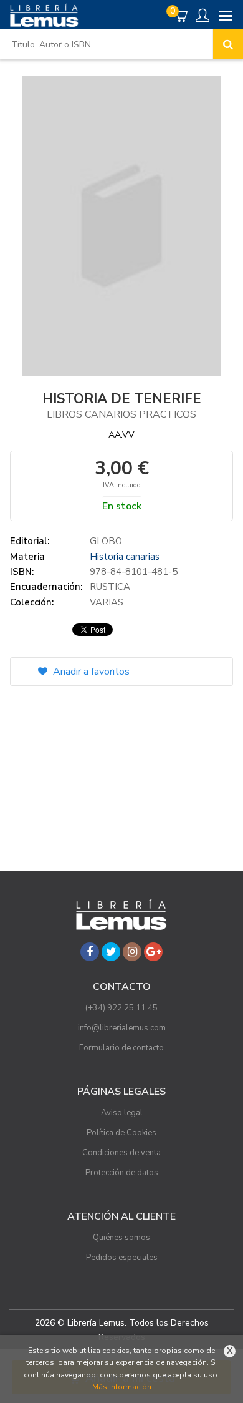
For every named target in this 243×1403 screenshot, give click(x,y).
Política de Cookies (121, 1132)
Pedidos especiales (122, 1257)
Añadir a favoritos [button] (90, 671)
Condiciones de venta (121, 1152)
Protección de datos (121, 1172)
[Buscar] (228, 44)
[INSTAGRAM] (132, 951)
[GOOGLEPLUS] (153, 951)
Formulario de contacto (121, 1047)
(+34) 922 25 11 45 (121, 1008)
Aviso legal (122, 1112)
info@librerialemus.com (122, 1028)
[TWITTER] (111, 951)
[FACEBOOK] (89, 951)
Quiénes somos (121, 1237)
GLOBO (106, 541)
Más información (121, 1387)
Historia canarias (125, 556)
